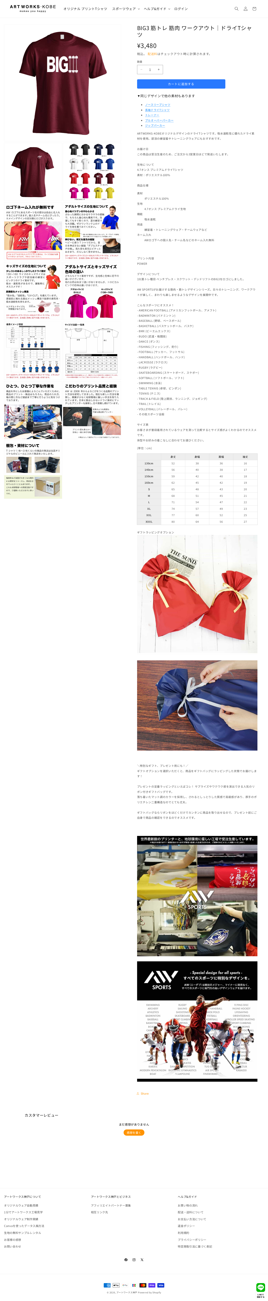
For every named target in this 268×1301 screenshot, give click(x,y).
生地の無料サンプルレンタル (22, 1233)
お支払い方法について (192, 1219)
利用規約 (183, 1233)
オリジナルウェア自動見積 (21, 1205)
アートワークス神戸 (126, 1292)
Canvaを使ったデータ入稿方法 (24, 1226)
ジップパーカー (155, 125)
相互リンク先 (99, 1212)
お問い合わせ (12, 1246)
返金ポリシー (186, 1226)
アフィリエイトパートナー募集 (111, 1205)
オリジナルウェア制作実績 (21, 1219)
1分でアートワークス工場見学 (23, 1212)
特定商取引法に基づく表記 (195, 1246)
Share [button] (145, 1093)
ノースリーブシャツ (157, 104)
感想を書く (134, 1132)
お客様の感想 (12, 1240)
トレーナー (152, 115)
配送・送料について (190, 1212)
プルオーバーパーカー (159, 120)
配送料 (152, 54)
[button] (125, 8)
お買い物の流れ (188, 1205)
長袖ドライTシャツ (157, 110)
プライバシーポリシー (192, 1240)
